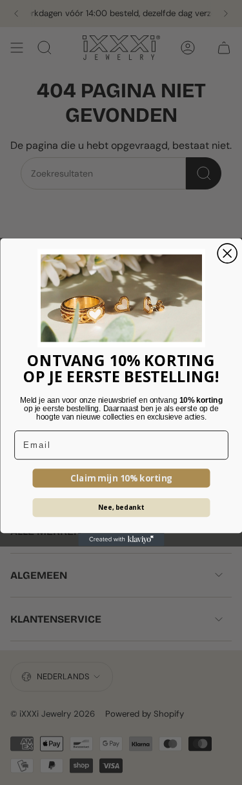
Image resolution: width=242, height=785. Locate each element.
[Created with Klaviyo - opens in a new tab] (121, 540)
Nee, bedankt (121, 507)
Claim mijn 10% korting (121, 478)
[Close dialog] (227, 253)
